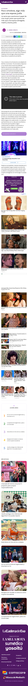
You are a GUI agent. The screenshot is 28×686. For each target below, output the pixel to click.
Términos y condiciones (4, 658)
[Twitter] (9, 665)
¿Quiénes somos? (5, 654)
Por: (12, 30)
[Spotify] (18, 665)
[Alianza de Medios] (14, 677)
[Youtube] (14, 665)
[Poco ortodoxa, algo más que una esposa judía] (14, 37)
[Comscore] (14, 672)
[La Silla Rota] (14, 639)
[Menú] (26, 2)
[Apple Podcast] (20, 665)
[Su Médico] (14, 643)
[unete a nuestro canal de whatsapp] (14, 184)
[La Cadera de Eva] (7, 2)
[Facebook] (7, 665)
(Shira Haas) (9, 74)
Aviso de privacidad (6, 661)
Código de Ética (20, 661)
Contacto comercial (21, 658)
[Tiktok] (16, 665)
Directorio (18, 655)
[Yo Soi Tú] (14, 648)
